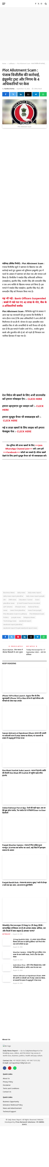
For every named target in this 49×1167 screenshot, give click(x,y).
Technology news (9, 621)
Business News (9, 593)
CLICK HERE (35, 399)
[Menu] (3, 3)
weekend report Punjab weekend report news (20, 628)
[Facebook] (4, 1068)
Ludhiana (12, 64)
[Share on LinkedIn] (20, 94)
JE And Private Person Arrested (28, 603)
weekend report (25, 621)
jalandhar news (8, 603)
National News (33, 607)
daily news (21, 593)
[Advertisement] (24, 34)
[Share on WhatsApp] (43, 94)
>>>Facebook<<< (12, 452)
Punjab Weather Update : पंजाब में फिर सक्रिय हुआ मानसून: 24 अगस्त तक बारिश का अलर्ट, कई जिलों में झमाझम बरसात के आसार (24, 847)
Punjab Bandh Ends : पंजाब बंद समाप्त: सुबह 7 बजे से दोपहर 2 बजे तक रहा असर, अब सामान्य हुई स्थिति (24, 883)
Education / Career (25, 600)
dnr (4, 600)
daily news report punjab (35, 596)
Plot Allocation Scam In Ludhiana (15, 614)
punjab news (16, 617)
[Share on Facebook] (5, 94)
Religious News (29, 617)
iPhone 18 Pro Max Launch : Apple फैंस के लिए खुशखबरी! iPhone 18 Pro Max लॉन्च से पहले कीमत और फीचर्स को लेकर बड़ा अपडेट (23, 698)
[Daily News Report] (24, 3)
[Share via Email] (28, 94)
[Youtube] (9, 1068)
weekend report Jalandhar (12, 624)
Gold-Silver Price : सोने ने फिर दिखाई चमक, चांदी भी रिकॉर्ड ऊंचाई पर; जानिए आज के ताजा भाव (29, 966)
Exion (37, 600)
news (5, 610)
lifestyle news (20, 607)
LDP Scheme (7, 607)
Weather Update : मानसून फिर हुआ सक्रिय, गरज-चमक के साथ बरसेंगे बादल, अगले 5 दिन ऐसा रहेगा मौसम (29, 954)
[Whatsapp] (15, 1068)
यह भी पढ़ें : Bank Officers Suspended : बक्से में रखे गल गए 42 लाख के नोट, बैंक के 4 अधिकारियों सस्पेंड (24, 302)
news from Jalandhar (17, 610)
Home (4, 64)
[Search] (45, 3)
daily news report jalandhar (13, 596)
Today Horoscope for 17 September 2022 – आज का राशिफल (36, 652)
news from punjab (34, 610)
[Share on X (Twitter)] (13, 94)
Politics (6, 617)
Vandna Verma (9, 89)
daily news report (34, 593)
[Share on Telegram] (35, 94)
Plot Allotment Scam (37, 614)
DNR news (12, 600)
